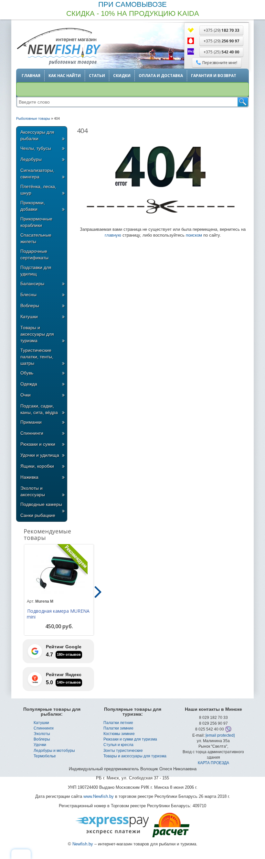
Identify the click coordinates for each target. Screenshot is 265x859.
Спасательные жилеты (35, 238)
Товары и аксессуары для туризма (37, 334)
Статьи (97, 75)
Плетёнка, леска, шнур (38, 189)
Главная (31, 75)
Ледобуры (31, 159)
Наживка (29, 477)
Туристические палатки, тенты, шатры (36, 357)
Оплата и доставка (161, 75)
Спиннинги (31, 433)
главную (113, 235)
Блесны (28, 294)
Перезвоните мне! (219, 62)
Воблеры (29, 305)
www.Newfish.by (98, 796)
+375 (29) (221, 30)
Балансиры (32, 283)
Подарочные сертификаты (34, 254)
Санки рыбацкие (37, 515)
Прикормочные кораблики (36, 222)
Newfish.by (82, 844)
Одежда (28, 383)
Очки (25, 394)
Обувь (26, 372)
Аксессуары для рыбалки (37, 135)
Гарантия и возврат (213, 75)
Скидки (122, 75)
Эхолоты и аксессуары (32, 491)
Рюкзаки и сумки (37, 444)
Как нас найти (64, 75)
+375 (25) (221, 52)
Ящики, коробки (37, 466)
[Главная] (58, 47)
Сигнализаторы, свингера (37, 173)
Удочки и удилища (39, 455)
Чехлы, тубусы (35, 148)
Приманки (31, 422)
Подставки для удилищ (35, 270)
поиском (194, 235)
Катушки (29, 316)
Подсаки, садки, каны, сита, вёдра (39, 409)
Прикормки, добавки (32, 206)
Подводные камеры (41, 504)
